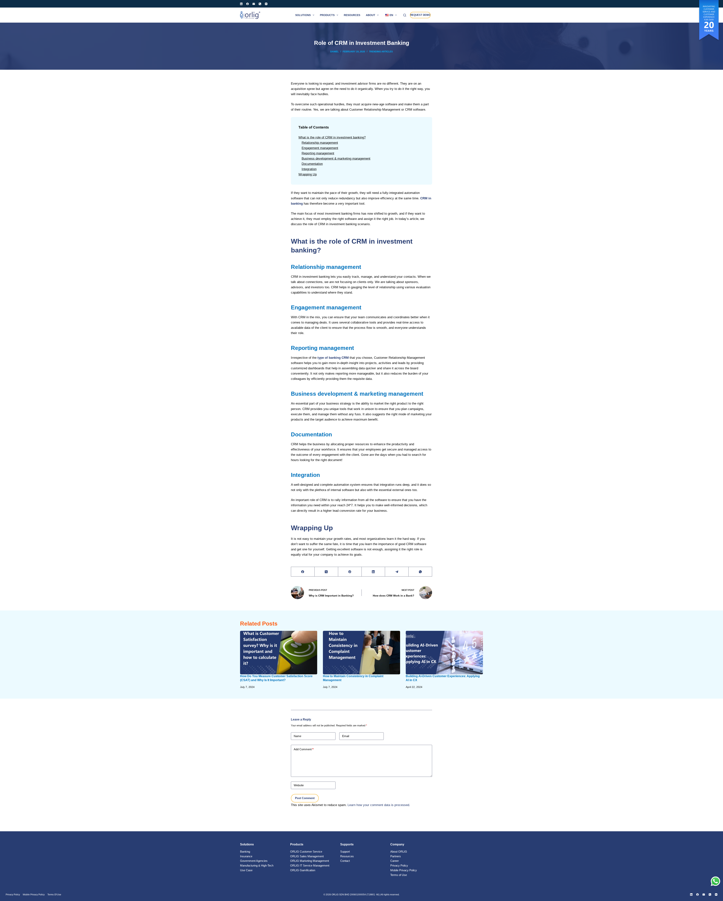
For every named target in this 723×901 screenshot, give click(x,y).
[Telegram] (397, 572)
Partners (395, 856)
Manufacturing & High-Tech (256, 865)
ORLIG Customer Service (306, 851)
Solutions (303, 15)
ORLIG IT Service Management (309, 865)
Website (299, 785)
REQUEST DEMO (420, 15)
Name (297, 736)
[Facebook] (247, 4)
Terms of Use (398, 875)
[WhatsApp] (420, 572)
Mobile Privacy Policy (403, 870)
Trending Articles (381, 51)
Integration (309, 169)
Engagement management (320, 148)
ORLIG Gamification (302, 870)
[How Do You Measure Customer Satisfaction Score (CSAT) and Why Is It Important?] (278, 652)
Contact (345, 860)
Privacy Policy (399, 865)
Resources (352, 15)
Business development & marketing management (336, 158)
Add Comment (303, 749)
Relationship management (320, 143)
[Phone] (260, 4)
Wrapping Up (307, 174)
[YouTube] (266, 4)
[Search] (404, 15)
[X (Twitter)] (326, 572)
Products (327, 15)
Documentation (312, 164)
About (370, 15)
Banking (245, 851)
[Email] (253, 4)
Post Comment (305, 798)
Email (345, 736)
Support (345, 851)
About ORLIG (398, 851)
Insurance (246, 856)
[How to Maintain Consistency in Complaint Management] (361, 652)
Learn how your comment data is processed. (379, 805)
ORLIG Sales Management (307, 856)
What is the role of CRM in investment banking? (332, 137)
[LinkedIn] (241, 4)
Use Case (246, 870)
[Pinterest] (350, 572)
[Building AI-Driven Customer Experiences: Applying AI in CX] (444, 652)
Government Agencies (254, 860)
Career (394, 860)
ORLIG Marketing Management (309, 860)
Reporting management (318, 153)
